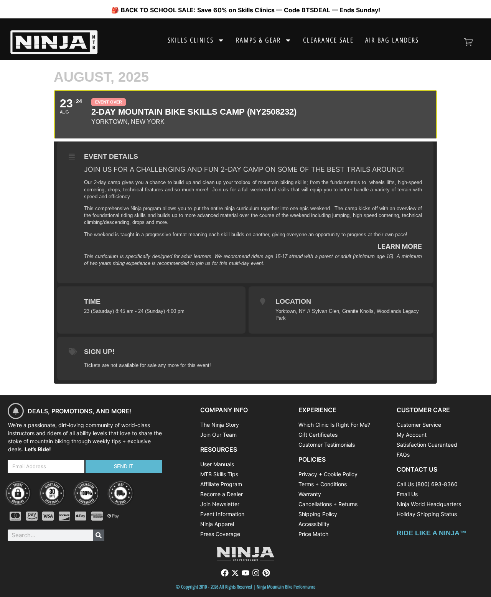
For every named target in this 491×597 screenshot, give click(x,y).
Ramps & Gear (258, 40)
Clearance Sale (328, 40)
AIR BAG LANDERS (392, 40)
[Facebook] (225, 573)
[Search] (98, 535)
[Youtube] (245, 573)
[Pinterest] (266, 573)
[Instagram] (256, 573)
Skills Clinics (191, 40)
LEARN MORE (399, 246)
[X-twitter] (235, 573)
